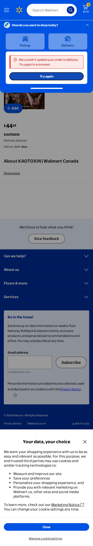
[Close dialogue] (85, 441)
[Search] (70, 10)
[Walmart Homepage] (19, 10)
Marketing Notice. (65, 504)
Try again (46, 76)
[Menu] (7, 10)
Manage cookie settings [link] (45, 538)
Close (46, 527)
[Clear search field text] (64, 10)
